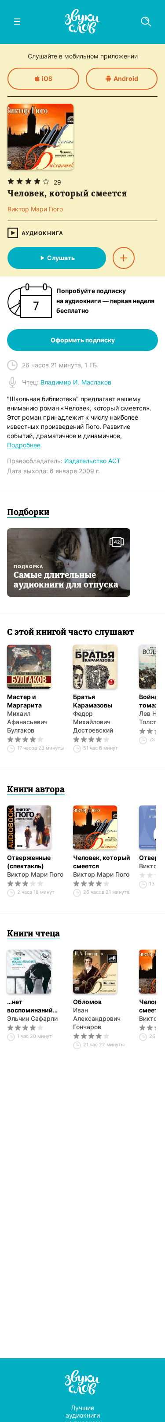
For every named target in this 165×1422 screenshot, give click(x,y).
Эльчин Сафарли (32, 1018)
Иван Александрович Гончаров (97, 1018)
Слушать (61, 257)
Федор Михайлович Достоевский (93, 722)
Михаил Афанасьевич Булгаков (27, 722)
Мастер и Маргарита (24, 701)
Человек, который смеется (101, 862)
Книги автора (36, 790)
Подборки (28, 512)
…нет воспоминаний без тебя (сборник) (30, 1006)
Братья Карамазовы (92, 701)
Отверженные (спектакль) (29, 862)
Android (126, 78)
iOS (47, 78)
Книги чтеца (33, 934)
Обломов (87, 1001)
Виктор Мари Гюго (35, 874)
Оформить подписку (83, 340)
